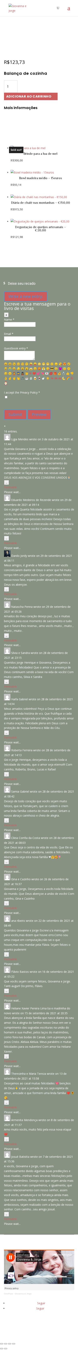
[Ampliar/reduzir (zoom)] (1, 1343)
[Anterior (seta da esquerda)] (1, 1348)
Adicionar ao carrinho (28, 96)
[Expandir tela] (5, 1343)
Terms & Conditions (40, 1320)
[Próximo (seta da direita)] (5, 1348)
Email (8, 334)
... (7, 482)
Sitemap (40, 1330)
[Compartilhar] (9, 1343)
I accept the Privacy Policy (22, 392)
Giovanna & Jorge (23, 1294)
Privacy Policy (40, 1325)
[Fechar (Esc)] (13, 1343)
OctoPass (8, 1294)
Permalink (10, 487)
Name (9, 319)
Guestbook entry (16, 348)
